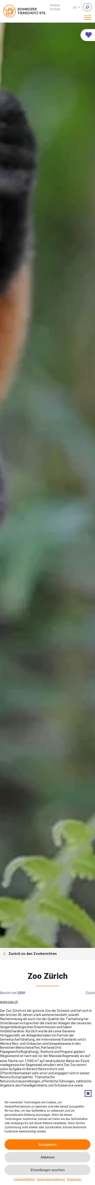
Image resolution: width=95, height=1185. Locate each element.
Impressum (74, 1179)
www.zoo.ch (9, 1002)
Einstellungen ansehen (48, 1170)
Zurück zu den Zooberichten (33, 954)
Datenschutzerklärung (51, 1179)
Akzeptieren (47, 1144)
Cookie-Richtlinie (24, 1179)
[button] (88, 1093)
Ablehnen (48, 1157)
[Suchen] (87, 7)
